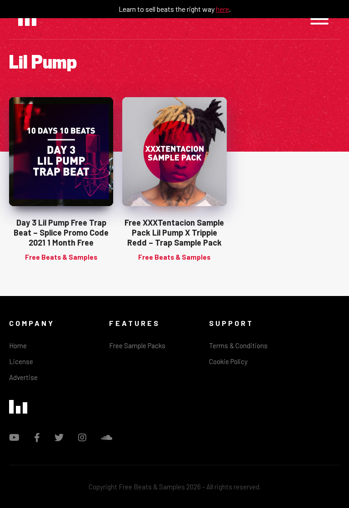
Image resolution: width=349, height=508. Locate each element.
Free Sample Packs (137, 345)
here (222, 9)
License (21, 361)
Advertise (23, 377)
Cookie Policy (228, 361)
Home (18, 345)
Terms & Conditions (238, 345)
